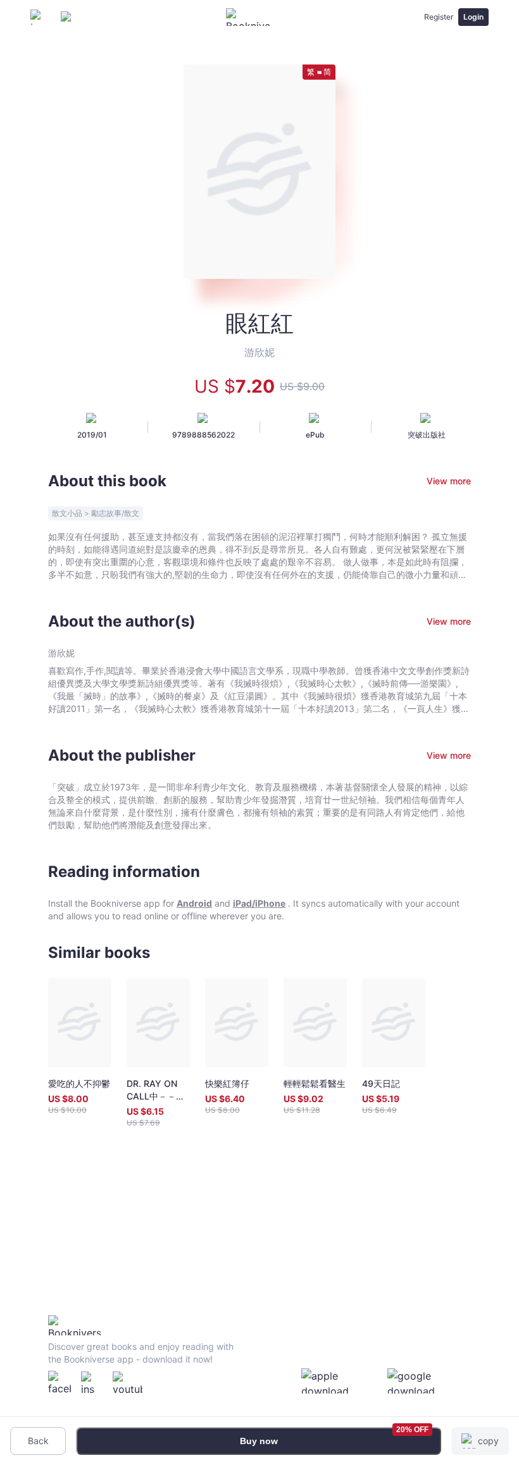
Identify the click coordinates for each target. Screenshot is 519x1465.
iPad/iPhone (259, 903)
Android (194, 903)
